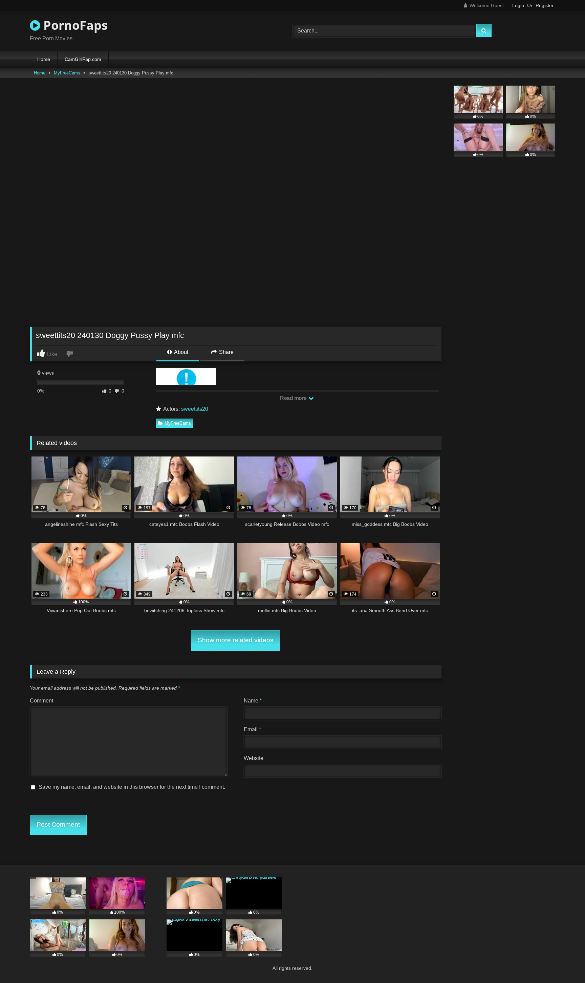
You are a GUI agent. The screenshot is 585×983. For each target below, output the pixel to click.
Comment (41, 700)
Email (252, 729)
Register (545, 5)
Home (43, 59)
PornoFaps (74, 25)
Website (253, 758)
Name (253, 700)
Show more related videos (236, 640)
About (180, 352)
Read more (294, 398)
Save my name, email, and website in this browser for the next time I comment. (132, 787)
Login (518, 5)
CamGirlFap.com (83, 59)
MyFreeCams (67, 72)
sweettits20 (194, 409)
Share (226, 352)
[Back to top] (564, 962)
